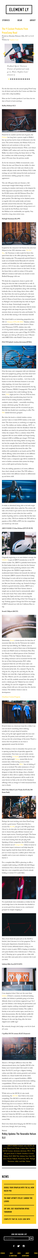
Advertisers (25, 1256)
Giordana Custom (28, 1153)
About (33, 20)
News (5, 1177)
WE (3, 412)
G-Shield (15, 756)
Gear (20, 20)
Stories (6, 20)
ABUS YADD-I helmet (15, 1146)
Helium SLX (7, 1156)
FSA (7, 394)
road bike (22, 1161)
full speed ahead (9, 1153)
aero (25, 1146)
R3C (27, 1159)
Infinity (4, 996)
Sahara (17, 759)
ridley (16, 1161)
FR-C (21, 764)
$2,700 (12, 827)
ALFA (29, 1146)
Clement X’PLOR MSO (15, 322)
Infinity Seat (24, 1156)
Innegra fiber (19, 845)
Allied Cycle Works (13, 1148)
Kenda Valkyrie (12, 1159)
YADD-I (5, 560)
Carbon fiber (24, 1148)
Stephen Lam (13, 40)
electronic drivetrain (20, 1151)
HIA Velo (16, 1156)
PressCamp (22, 1159)
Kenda (12, 640)
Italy (30, 1156)
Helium (4, 137)
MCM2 (15, 1096)
